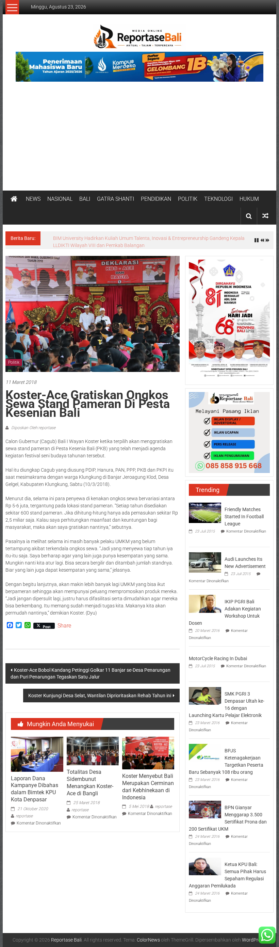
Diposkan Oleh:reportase (32, 424)
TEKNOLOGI (218, 199)
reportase (24, 812)
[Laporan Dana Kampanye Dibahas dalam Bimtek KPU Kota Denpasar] (37, 750)
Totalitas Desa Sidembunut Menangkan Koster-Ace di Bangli (90, 779)
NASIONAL (59, 199)
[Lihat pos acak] (265, 215)
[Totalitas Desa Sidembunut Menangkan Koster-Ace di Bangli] (93, 747)
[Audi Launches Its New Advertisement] (205, 558)
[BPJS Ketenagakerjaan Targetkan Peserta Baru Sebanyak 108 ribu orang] (205, 748)
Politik (13, 358)
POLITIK (187, 199)
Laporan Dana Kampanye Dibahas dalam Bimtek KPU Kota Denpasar (34, 785)
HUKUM (249, 199)
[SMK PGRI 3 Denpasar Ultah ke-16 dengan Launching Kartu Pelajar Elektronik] (205, 692)
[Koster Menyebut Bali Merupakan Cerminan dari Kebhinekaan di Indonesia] (148, 749)
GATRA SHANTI (115, 199)
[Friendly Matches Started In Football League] (205, 508)
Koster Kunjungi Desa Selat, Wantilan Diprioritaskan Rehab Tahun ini (99, 692)
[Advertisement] (139, 139)
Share (64, 622)
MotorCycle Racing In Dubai (218, 654)
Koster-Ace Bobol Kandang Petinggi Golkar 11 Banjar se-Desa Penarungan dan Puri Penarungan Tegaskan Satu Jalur (90, 670)
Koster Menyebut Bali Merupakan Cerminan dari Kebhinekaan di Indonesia (148, 783)
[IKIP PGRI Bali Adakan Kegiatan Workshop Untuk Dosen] (205, 599)
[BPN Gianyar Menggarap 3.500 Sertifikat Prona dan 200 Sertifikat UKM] (205, 805)
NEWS (33, 199)
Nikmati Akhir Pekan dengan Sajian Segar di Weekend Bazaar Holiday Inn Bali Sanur (141, 238)
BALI (84, 199)
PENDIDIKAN (156, 199)
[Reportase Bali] (13, 199)
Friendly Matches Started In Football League (244, 513)
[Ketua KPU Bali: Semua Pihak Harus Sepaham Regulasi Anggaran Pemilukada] (205, 862)
